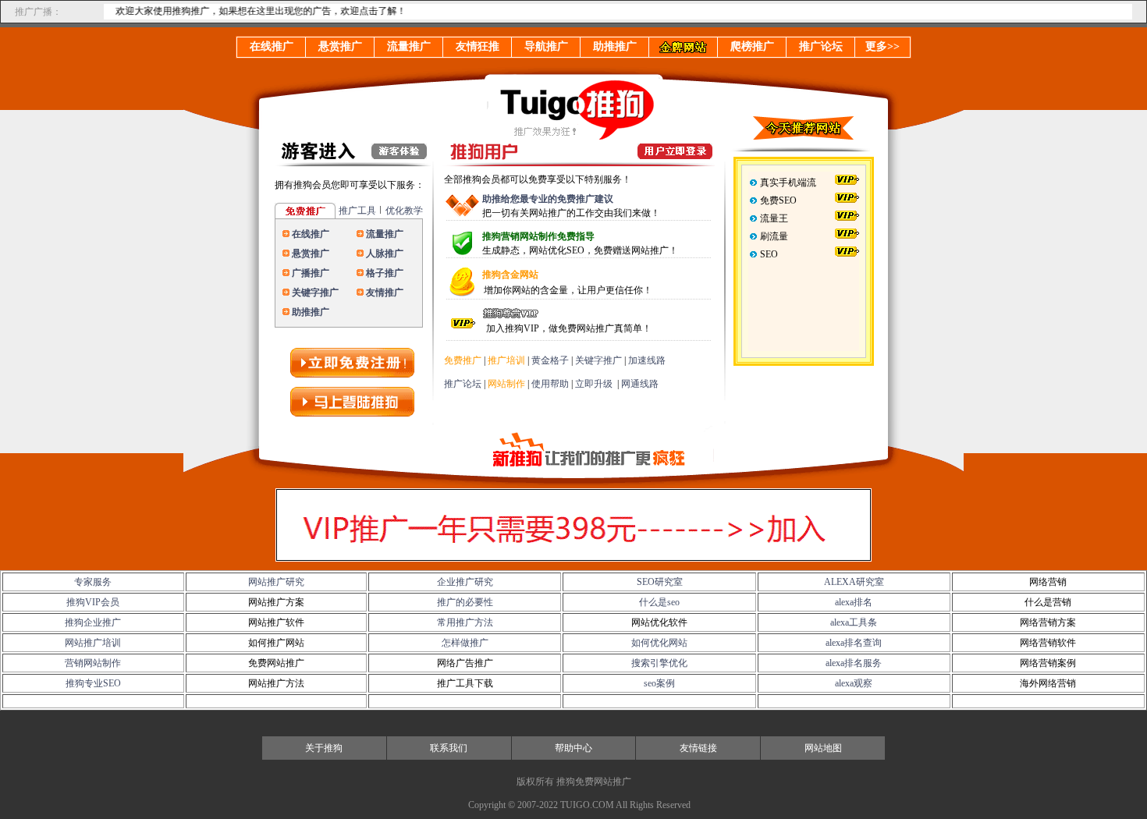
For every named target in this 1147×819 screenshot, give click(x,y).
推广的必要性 (465, 602)
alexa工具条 (853, 622)
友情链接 (698, 748)
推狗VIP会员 (92, 602)
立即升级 (594, 383)
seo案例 (659, 683)
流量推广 (384, 234)
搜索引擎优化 (659, 663)
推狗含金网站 (510, 274)
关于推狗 (324, 748)
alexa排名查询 (854, 642)
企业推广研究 (465, 581)
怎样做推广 (465, 642)
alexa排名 (853, 602)
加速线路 (647, 360)
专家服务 (93, 581)
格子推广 (384, 273)
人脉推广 (384, 253)
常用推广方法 (465, 622)
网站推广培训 (93, 642)
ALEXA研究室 (854, 581)
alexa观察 (853, 683)
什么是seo (659, 602)
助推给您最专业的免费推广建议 (547, 198)
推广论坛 (462, 383)
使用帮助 (550, 383)
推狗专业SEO (93, 683)
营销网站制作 (93, 663)
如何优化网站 (659, 642)
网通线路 (640, 383)
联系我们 (448, 748)
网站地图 (823, 748)
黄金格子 (550, 360)
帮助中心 (573, 748)
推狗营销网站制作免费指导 (538, 236)
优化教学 (404, 210)
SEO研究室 (660, 581)
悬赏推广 (310, 253)
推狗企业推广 (93, 622)
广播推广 (310, 273)
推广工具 (357, 210)
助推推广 (310, 312)
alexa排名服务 (854, 663)
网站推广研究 (276, 581)
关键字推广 (315, 292)
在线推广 (310, 234)
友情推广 (384, 292)
